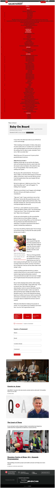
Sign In (32, 2)
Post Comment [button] (17, 354)
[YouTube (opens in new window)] (34, 481)
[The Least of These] (27, 417)
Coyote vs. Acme (13, 386)
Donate (36, 2)
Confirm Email (18, 343)
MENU (46, 0)
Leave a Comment (28, 323)
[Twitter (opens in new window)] (31, 481)
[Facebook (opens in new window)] (29, 481)
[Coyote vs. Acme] (27, 381)
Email (15, 338)
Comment (17, 349)
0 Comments (19, 323)
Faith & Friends (30, 132)
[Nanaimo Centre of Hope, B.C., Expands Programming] (27, 452)
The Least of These (14, 422)
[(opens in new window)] (19, 473)
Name (15, 332)
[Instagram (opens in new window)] (37, 481)
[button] (18, 316)
